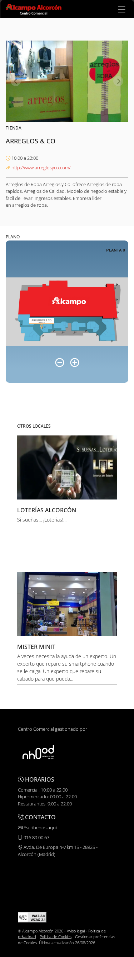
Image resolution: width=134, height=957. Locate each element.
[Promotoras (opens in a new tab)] (38, 752)
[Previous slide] (16, 81)
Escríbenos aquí (40, 827)
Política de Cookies (55, 936)
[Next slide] (118, 81)
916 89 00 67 (36, 837)
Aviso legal (76, 931)
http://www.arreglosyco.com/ (40, 167)
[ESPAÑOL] (33, 8)
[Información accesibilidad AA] (32, 916)
